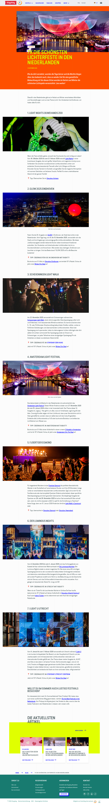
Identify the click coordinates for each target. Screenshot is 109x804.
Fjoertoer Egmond (54, 485)
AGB (32, 801)
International (14, 787)
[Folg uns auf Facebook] (88, 794)
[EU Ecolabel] (100, 801)
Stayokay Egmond (49, 510)
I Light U (78, 651)
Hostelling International (86, 801)
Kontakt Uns (86, 785)
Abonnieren (63, 794)
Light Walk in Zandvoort (73, 503)
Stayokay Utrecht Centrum (70, 593)
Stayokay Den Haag (55, 343)
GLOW (50, 235)
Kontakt (84, 3)
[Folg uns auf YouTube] (91, 794)
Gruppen (58, 3)
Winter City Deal (39, 264)
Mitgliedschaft (39, 785)
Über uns (13, 785)
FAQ (79, 3)
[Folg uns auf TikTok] (95, 794)
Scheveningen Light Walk (35, 320)
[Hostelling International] (95, 801)
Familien (49, 3)
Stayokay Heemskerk (66, 510)
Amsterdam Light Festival (35, 405)
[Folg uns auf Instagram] (84, 794)
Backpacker (40, 3)
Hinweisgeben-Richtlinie (41, 801)
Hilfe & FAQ (86, 790)
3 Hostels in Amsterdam (73, 429)
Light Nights (69, 158)
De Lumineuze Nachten (66, 566)
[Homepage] (11, 3)
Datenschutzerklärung (24, 801)
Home (17, 773)
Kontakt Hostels (87, 787)
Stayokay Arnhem (53, 178)
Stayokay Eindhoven (52, 261)
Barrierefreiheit (15, 790)
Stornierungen (39, 787)
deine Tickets (39, 595)
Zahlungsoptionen (40, 790)
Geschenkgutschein (40, 792)
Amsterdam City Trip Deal (65, 432)
